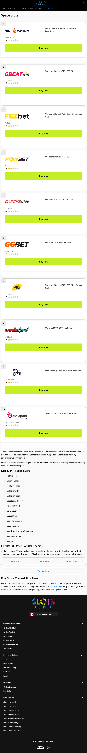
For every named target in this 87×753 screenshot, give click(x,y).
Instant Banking (9, 668)
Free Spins (7, 691)
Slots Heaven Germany (12, 726)
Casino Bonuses (9, 687)
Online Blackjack (9, 628)
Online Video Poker (11, 644)
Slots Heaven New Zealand (13, 718)
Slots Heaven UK (10, 702)
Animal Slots (43, 571)
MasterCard (8, 663)
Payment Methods (10, 655)
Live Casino (7, 636)
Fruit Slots (15, 561)
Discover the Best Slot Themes (31, 8)
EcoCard (6, 672)
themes (49, 551)
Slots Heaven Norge (11, 722)
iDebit (5, 676)
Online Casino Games (12, 623)
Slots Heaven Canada (11, 706)
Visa (5, 659)
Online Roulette (9, 632)
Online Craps (8, 640)
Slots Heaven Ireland (11, 710)
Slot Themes (8, 648)
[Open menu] (3, 3)
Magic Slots (71, 561)
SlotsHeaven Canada (9, 8)
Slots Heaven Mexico (11, 731)
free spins (58, 586)
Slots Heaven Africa (11, 714)
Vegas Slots (44, 561)
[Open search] (84, 3)
